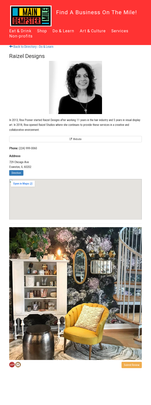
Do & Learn (63, 31)
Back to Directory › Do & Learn (33, 47)
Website (77, 139)
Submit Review (131, 364)
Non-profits (21, 36)
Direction (16, 172)
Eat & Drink (20, 31)
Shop (42, 31)
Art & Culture (93, 31)
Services (119, 31)
